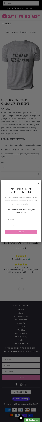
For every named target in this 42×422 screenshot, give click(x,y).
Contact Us (33, 420)
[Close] (38, 183)
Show (21, 418)
